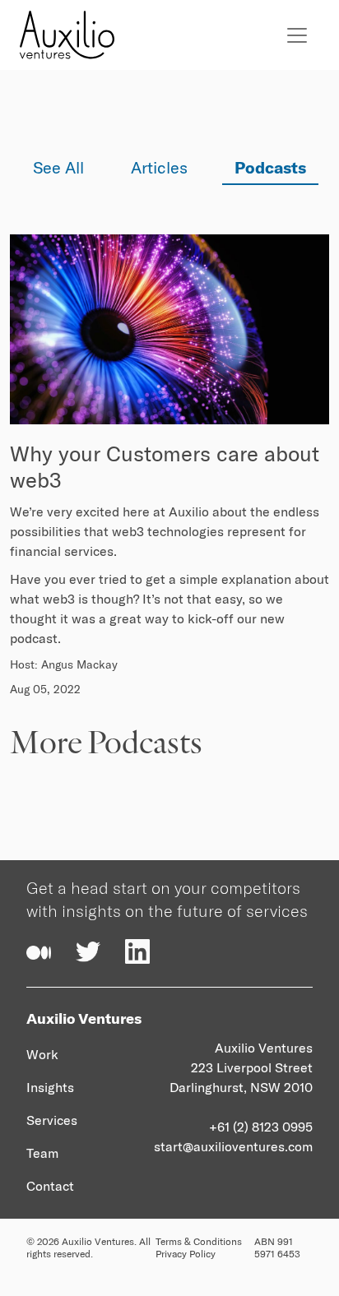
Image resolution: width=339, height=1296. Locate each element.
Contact (50, 1186)
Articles (159, 167)
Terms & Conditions (199, 1241)
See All (58, 167)
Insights (50, 1087)
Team (42, 1153)
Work (42, 1054)
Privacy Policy (186, 1253)
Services (51, 1120)
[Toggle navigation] (297, 35)
